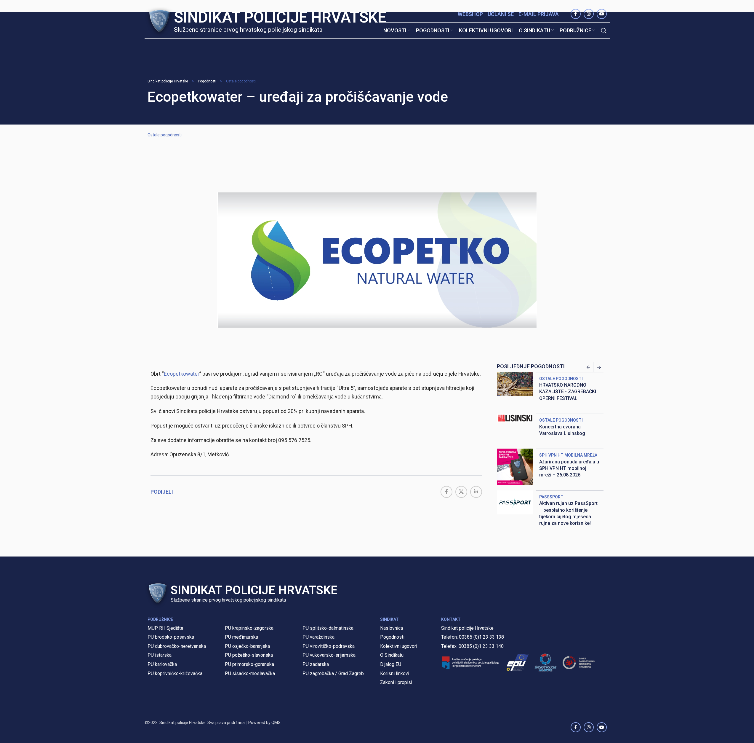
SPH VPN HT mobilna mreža (568, 455)
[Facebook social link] (446, 492)
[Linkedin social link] (476, 492)
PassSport (551, 497)
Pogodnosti (207, 81)
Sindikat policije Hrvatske (168, 81)
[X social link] (461, 492)
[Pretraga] (604, 30)
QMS (276, 722)
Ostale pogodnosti (241, 81)
